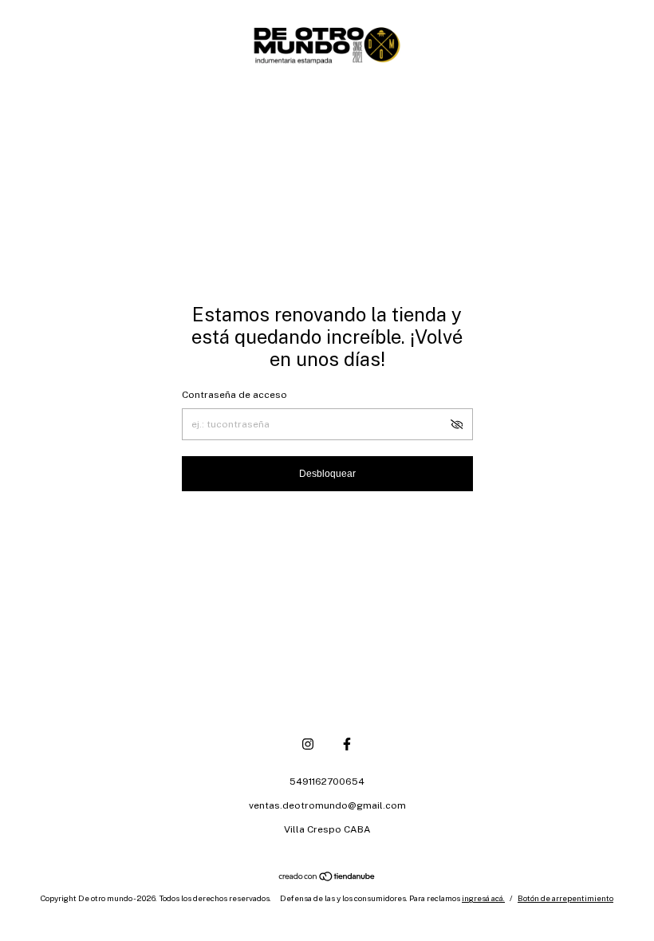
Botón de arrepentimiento (565, 898)
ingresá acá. (483, 898)
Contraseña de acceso (234, 394)
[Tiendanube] (327, 878)
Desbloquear (327, 473)
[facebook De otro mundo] (347, 744)
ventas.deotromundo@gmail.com (327, 805)
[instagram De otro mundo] (307, 744)
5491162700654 (327, 781)
